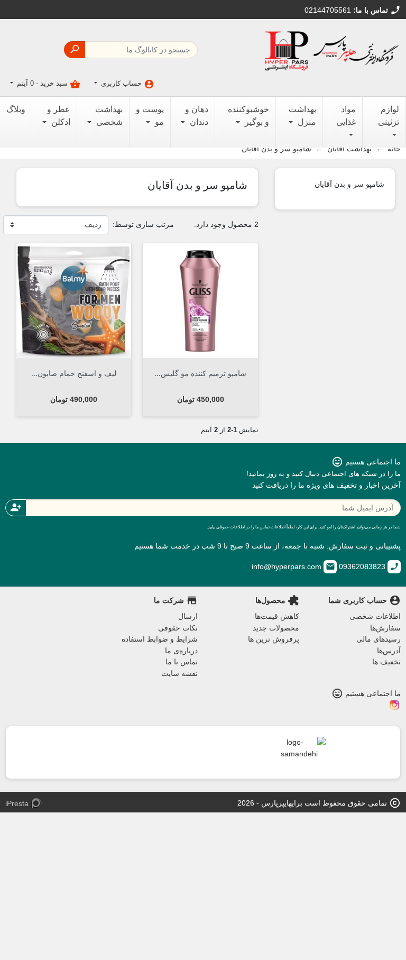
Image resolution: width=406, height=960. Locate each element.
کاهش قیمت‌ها (277, 616)
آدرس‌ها (389, 650)
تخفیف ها (386, 661)
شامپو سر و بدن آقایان (349, 184)
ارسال (188, 616)
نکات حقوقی (178, 628)
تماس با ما (181, 661)
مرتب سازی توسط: (143, 224)
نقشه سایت (179, 673)
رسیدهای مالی (378, 639)
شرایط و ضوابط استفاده (160, 639)
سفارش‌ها (385, 628)
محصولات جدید (276, 628)
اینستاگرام (394, 705)
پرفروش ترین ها (273, 639)
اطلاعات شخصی (375, 616)
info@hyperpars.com (293, 566)
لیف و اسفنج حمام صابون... (73, 373)
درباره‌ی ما (181, 650)
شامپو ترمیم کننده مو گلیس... (200, 373)
